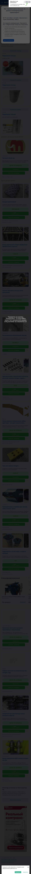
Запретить (25, 872)
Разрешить (18, 872)
